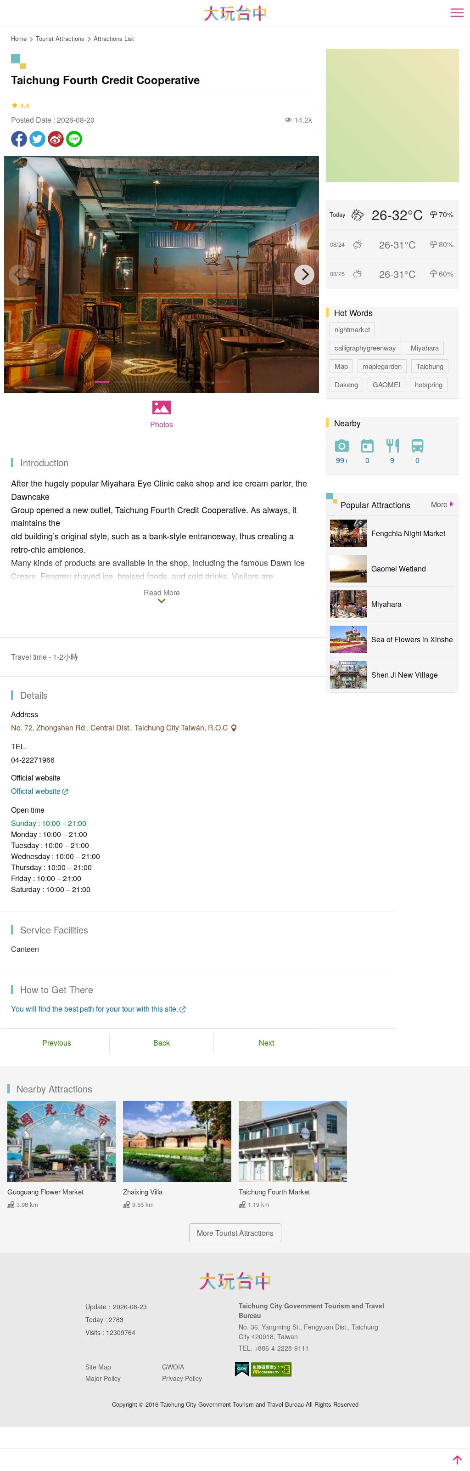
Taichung (429, 366)
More (439, 504)
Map (341, 366)
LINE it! (74, 139)
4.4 (24, 105)
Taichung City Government (235, 1281)
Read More (162, 593)
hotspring (428, 384)
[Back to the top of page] (457, 1460)
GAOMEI (386, 384)
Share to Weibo (56, 139)
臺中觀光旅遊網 (235, 13)
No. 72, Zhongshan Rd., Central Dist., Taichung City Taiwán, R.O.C (120, 727)
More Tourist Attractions (235, 1233)
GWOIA (173, 1366)
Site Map (98, 1366)
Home (19, 38)
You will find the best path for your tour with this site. (94, 1008)
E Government (242, 1369)
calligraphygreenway (365, 347)
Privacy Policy (182, 1378)
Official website (36, 791)
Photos (161, 424)
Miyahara (425, 347)
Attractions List (114, 38)
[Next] (304, 275)
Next (266, 1042)
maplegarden (382, 366)
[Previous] (19, 275)
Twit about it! (37, 139)
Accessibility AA (271, 1369)
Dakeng (346, 384)
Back (161, 1042)
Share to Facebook (19, 139)
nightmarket (352, 329)
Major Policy (103, 1378)
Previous (56, 1042)
